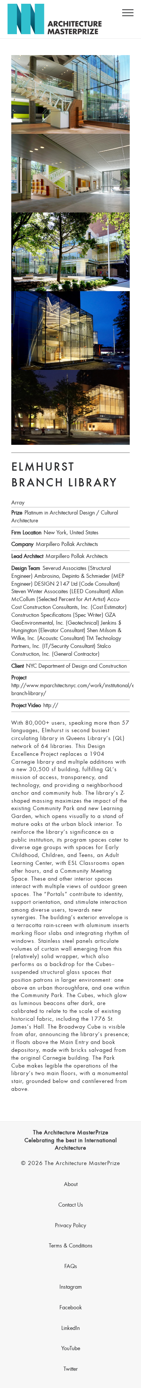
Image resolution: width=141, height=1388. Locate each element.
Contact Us (70, 1205)
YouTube (70, 1349)
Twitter (71, 1369)
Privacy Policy (70, 1226)
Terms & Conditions (70, 1246)
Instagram (70, 1287)
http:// (50, 706)
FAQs (70, 1267)
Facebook (70, 1308)
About (70, 1185)
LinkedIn (70, 1328)
